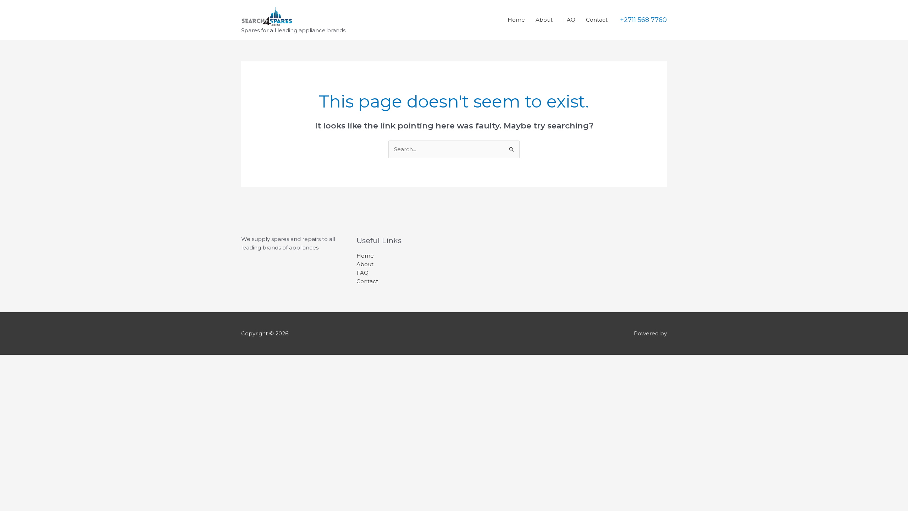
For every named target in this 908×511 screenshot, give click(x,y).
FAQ (569, 19)
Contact (597, 19)
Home (516, 19)
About (544, 19)
